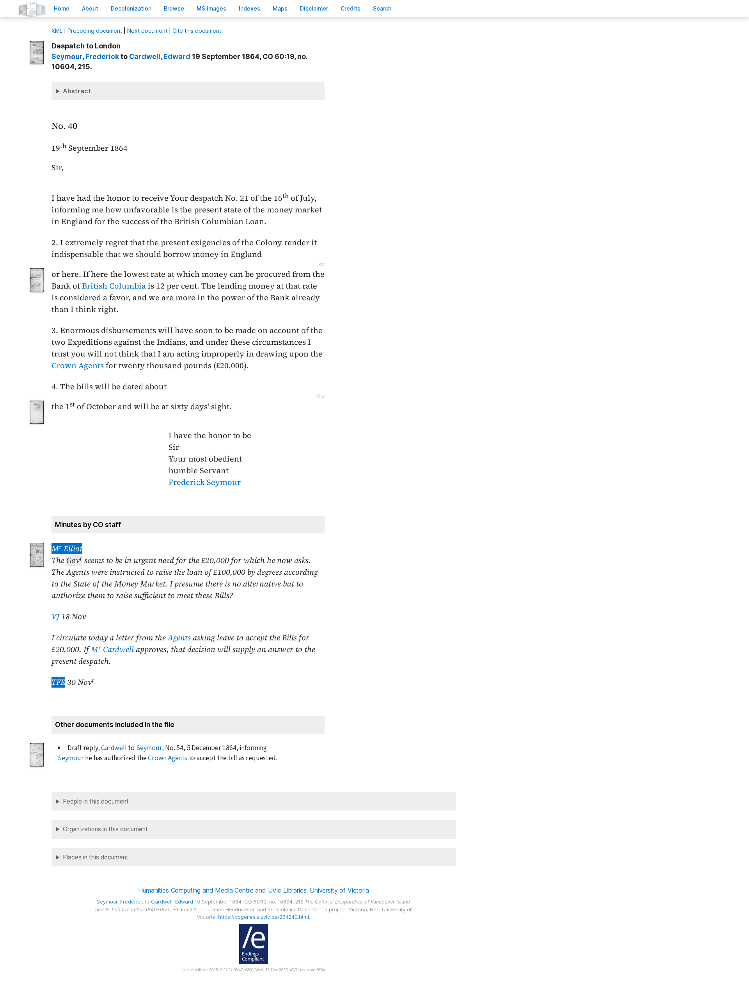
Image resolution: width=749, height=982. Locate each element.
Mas (280, 8)
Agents (179, 637)
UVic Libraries (287, 890)
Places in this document (95, 857)
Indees (249, 8)
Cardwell (113, 748)
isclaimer (314, 8)
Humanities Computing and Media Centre (195, 890)
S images (211, 8)
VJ (55, 616)
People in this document (96, 801)
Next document (147, 30)
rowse (174, 8)
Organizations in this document (105, 829)
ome (61, 8)
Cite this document (196, 30)
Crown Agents (77, 365)
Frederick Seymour (205, 482)
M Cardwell (112, 649)
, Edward (159, 56)
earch (382, 8)
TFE (58, 682)
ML (56, 30)
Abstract (77, 91)
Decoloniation (131, 8)
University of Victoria (339, 890)
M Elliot (66, 548)
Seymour (149, 748)
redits (350, 8)
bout (90, 8)
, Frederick (85, 56)
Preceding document (94, 30)
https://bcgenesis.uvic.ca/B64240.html (263, 917)
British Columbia (114, 285)
